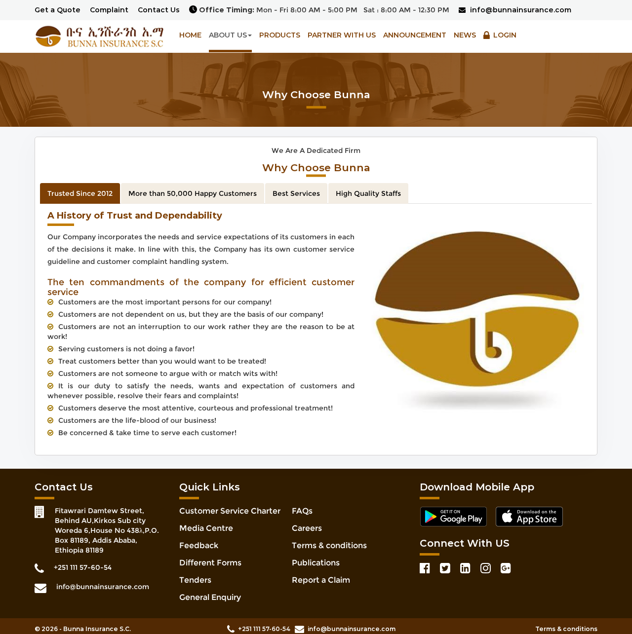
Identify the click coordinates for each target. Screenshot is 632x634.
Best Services (296, 193)
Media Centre (206, 528)
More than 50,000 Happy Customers (192, 193)
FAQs (302, 511)
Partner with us (342, 35)
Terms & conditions (329, 545)
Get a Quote (57, 9)
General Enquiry (210, 597)
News (465, 35)
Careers (307, 528)
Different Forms (210, 562)
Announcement (414, 35)
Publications (316, 562)
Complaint (109, 9)
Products (279, 35)
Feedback (198, 545)
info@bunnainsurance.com (519, 9)
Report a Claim (321, 580)
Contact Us (159, 9)
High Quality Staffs (368, 193)
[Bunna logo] (99, 35)
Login (503, 35)
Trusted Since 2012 (80, 193)
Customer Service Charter (229, 511)
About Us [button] (228, 35)
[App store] (533, 517)
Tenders (195, 580)
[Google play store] (457, 517)
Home (190, 35)
